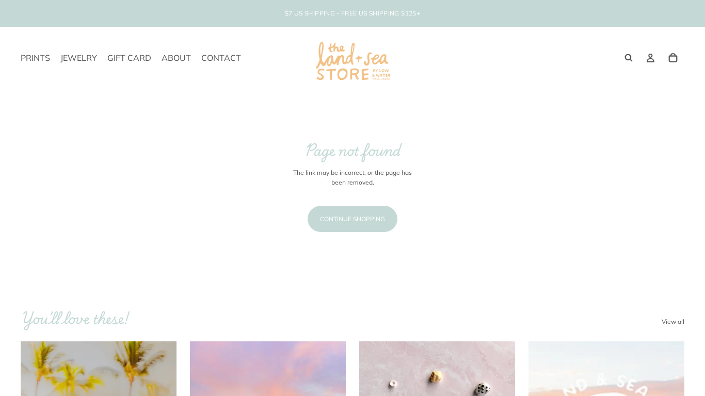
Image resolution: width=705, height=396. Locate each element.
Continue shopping (352, 219)
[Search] (628, 57)
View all (673, 321)
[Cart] (673, 57)
